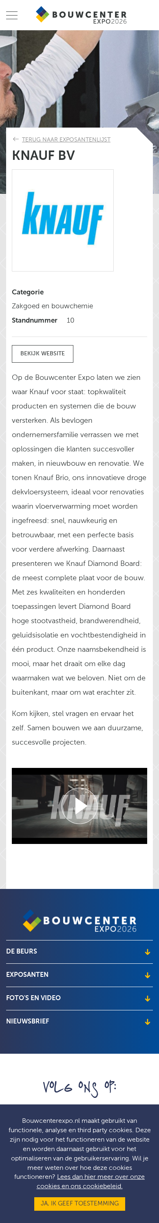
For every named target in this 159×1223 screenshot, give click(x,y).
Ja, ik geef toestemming (80, 1204)
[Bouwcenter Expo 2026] (82, 15)
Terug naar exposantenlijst (66, 140)
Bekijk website (42, 354)
